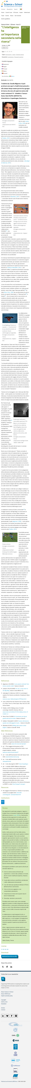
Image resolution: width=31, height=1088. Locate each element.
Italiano (5, 71)
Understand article (25, 27)
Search (15, 9)
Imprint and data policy (7, 996)
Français (5, 69)
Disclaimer (3, 1004)
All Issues (15, 12)
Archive (3, 1008)
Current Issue (8, 12)
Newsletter (10, 9)
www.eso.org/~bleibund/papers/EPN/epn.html (14, 699)
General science (20, 54)
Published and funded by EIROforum (9, 1081)
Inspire (21, 12)
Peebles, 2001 (6, 138)
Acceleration (10, 57)
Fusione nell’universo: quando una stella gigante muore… (16, 722)
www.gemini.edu (7, 761)
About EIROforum (5, 994)
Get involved (18, 15)
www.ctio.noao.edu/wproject (18, 744)
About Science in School (7, 992)
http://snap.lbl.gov (23, 764)
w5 (11, 420)
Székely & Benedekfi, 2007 (14, 267)
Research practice (18, 57)
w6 (24, 509)
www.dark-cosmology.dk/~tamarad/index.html (12, 793)
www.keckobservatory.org (12, 757)
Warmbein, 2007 (15, 196)
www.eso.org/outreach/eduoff (10, 752)
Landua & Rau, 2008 (24, 122)
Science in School (5, 24)
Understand (27, 12)
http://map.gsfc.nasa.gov (18, 784)
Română (5, 73)
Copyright (3, 1000)
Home (2, 12)
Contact (3, 9)
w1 (6, 231)
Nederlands (6, 64)
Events (7, 15)
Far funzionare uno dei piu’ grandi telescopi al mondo (15, 717)
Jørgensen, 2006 (16, 521)
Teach (2, 15)
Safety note (4, 1002)
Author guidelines (5, 19)
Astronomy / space (10, 54)
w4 (5, 296)
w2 (25, 290)
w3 (26, 294)
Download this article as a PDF (9, 956)
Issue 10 (18, 24)
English (5, 66)
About (11, 15)
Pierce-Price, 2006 (8, 292)
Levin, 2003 (16, 815)
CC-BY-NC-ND (4, 949)
